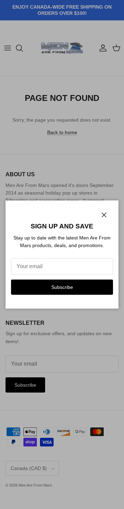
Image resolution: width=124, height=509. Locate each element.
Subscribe (62, 287)
